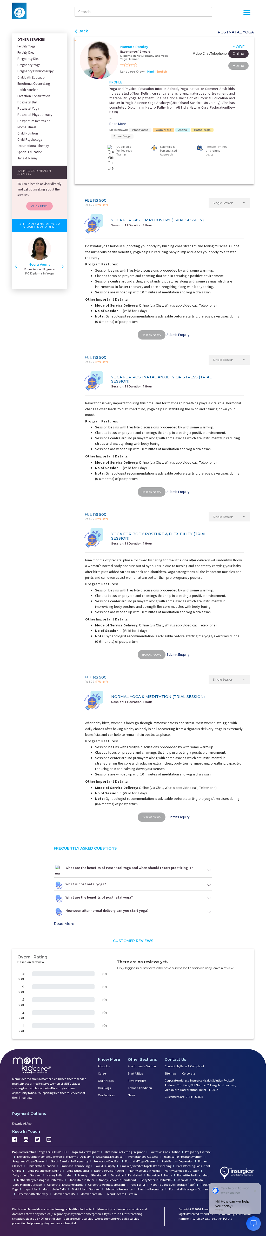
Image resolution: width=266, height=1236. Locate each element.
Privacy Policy (137, 1081)
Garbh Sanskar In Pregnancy (70, 1161)
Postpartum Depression (33, 121)
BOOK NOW (151, 335)
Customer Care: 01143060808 (184, 1097)
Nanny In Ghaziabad (92, 1175)
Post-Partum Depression (177, 1161)
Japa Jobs (30, 1189)
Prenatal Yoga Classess (143, 1157)
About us (104, 1066)
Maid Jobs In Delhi (54, 1189)
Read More (117, 123)
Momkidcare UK (91, 1194)
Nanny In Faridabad (59, 1175)
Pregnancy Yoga (29, 65)
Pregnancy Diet (28, 58)
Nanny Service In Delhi (109, 1171)
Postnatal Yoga (28, 108)
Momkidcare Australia (122, 1194)
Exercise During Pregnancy (35, 1157)
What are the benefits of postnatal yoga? (99, 897)
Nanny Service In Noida (144, 1171)
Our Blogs (104, 1088)
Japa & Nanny (27, 158)
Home (238, 65)
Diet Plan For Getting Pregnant (124, 1152)
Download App (21, 1123)
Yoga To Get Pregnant (85, 1152)
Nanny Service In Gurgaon (182, 1171)
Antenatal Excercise (109, 1157)
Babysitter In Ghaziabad (193, 1175)
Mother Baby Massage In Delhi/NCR (40, 1180)
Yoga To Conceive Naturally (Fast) (173, 1184)
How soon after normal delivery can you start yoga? (107, 910)
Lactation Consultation (33, 96)
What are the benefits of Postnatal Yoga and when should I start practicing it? (129, 867)
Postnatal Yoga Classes (140, 1161)
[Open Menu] (247, 13)
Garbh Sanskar (27, 90)
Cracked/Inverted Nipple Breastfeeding (145, 1166)
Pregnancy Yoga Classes (29, 1161)
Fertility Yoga (26, 46)
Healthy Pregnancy (151, 1189)
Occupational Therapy (33, 146)
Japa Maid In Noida (190, 1180)
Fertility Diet (25, 52)
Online (238, 53)
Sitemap (170, 1073)
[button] (229, 203)
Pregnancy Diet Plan (107, 1161)
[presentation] (16, 265)
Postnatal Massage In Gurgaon (189, 1189)
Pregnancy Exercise (198, 1152)
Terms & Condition (140, 1088)
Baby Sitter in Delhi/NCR (156, 1180)
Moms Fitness (26, 127)
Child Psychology (29, 139)
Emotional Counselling (33, 83)
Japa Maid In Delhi (81, 1180)
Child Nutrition (27, 133)
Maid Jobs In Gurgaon (86, 1189)
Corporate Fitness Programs (65, 1184)
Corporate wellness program (106, 1184)
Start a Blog (135, 1073)
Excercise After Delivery (32, 1194)
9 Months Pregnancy (119, 1189)
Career (102, 1073)
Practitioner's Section (142, 1066)
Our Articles (106, 1081)
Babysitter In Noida (159, 1175)
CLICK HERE (39, 206)
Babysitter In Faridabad (126, 1175)
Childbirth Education (31, 77)
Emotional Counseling (75, 1166)
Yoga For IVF (138, 1184)
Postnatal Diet (27, 102)
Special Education (30, 152)
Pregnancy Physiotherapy (35, 71)
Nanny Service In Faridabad (117, 1180)
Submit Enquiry (178, 334)
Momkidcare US (64, 1194)
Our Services (106, 1095)
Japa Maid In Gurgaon (27, 1184)
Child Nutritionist (77, 1171)
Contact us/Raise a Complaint (184, 1066)
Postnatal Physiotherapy (34, 114)
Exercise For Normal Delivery (72, 1157)
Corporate (188, 1073)
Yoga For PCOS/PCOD (53, 1152)
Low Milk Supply (105, 1166)
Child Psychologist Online (45, 1171)
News (131, 1095)
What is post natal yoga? (85, 884)
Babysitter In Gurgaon (27, 1175)
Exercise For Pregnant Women (183, 1157)
